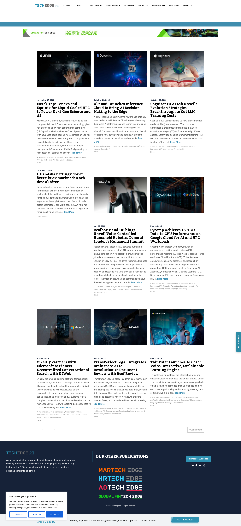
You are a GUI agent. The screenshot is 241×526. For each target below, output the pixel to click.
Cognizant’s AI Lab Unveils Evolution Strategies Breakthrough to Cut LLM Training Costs (173, 110)
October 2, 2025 (44, 170)
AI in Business (70, 157)
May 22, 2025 (99, 226)
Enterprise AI (105, 149)
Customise (18, 514)
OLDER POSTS (195, 430)
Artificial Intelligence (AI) (46, 160)
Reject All (37, 514)
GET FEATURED (184, 520)
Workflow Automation (112, 414)
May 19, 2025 (156, 358)
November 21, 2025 (45, 100)
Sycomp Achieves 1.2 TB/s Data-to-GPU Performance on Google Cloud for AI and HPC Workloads (175, 236)
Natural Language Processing (175, 289)
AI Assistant (98, 287)
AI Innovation (81, 157)
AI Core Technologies (56, 157)
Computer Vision (169, 286)
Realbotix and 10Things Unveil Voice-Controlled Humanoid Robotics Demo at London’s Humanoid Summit (119, 236)
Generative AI (192, 286)
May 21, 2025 (156, 226)
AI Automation (42, 157)
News (39, 163)
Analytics (135, 408)
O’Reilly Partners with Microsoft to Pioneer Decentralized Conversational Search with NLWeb (63, 368)
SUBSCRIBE (239, 342)
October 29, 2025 (102, 100)
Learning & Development (133, 289)
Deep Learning (61, 160)
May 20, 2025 (43, 358)
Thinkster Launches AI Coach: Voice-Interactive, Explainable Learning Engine (177, 366)
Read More (77, 152)
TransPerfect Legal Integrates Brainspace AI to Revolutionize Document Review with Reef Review (120, 368)
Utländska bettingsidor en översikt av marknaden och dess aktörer (61, 178)
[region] (36, 506)
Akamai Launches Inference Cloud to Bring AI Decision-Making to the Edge (118, 108)
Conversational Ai (55, 415)
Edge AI (70, 160)
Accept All (54, 514)
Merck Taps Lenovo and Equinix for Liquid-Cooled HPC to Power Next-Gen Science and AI (63, 110)
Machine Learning (100, 292)
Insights (194, 400)
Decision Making (112, 411)
